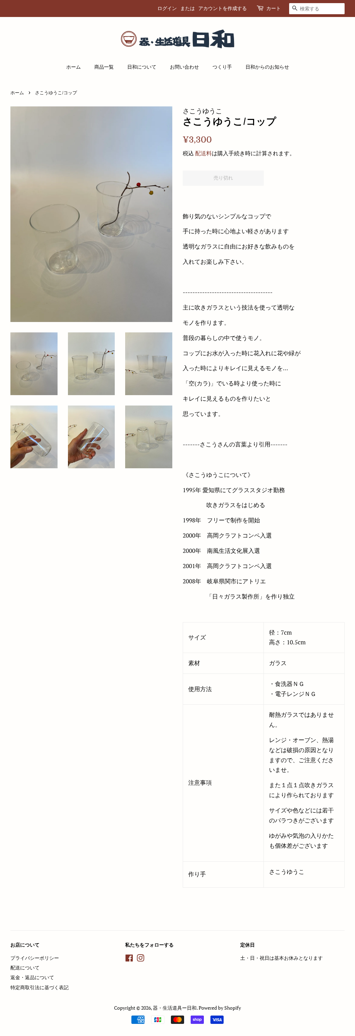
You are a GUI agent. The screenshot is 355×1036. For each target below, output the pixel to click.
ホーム (73, 67)
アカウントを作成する (222, 8)
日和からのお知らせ (267, 67)
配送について (25, 967)
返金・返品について (32, 977)
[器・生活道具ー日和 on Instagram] (140, 959)
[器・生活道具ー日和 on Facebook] (129, 959)
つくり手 (222, 67)
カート (273, 8)
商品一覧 (104, 67)
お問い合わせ (184, 67)
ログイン (167, 8)
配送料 (203, 153)
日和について (141, 67)
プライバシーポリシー (34, 958)
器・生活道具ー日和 (175, 1007)
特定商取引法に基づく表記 (39, 987)
